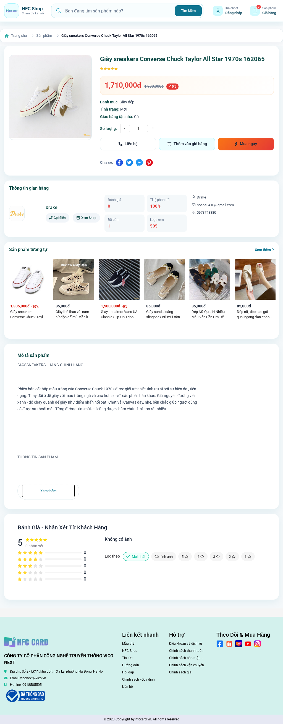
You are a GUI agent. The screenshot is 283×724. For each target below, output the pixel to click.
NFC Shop (129, 651)
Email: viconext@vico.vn (28, 678)
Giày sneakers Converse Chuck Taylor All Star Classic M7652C (28, 315)
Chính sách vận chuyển (186, 665)
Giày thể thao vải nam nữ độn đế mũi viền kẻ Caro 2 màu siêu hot (73, 315)
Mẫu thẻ (128, 643)
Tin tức (127, 658)
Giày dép (126, 102)
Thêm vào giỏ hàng (190, 144)
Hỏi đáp (128, 672)
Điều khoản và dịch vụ (185, 643)
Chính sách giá (180, 672)
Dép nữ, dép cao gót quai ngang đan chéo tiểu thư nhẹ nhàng (253, 315)
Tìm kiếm (188, 11)
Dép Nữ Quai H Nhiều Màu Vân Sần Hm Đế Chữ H (208, 315)
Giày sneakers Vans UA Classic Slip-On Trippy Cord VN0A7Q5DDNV (119, 315)
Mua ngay (248, 144)
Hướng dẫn (130, 665)
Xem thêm (263, 250)
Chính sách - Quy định (138, 679)
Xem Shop (88, 218)
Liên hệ (131, 144)
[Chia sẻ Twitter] (129, 162)
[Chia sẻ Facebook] (119, 162)
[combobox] (118, 11)
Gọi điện (60, 218)
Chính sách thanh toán (186, 651)
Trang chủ (19, 35)
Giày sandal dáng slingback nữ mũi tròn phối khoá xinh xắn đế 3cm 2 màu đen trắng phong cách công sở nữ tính (164, 315)
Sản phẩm (44, 35)
